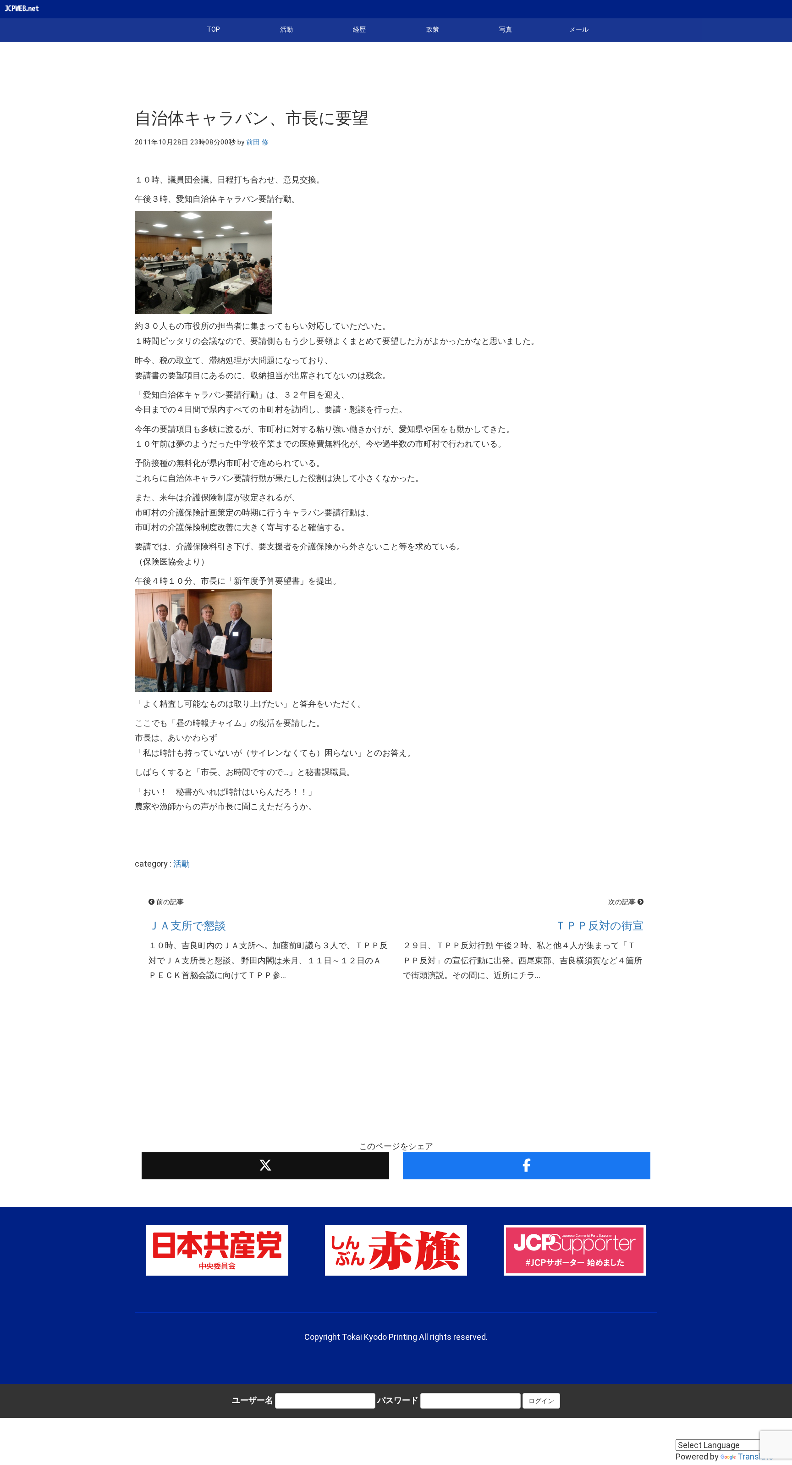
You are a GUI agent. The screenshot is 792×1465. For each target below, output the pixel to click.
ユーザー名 (252, 1400)
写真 (505, 29)
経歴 (359, 29)
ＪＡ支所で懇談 (187, 925)
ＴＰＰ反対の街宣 (599, 925)
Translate (755, 1456)
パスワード (397, 1400)
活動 (286, 29)
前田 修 (257, 142)
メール (578, 29)
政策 (432, 29)
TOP (213, 29)
